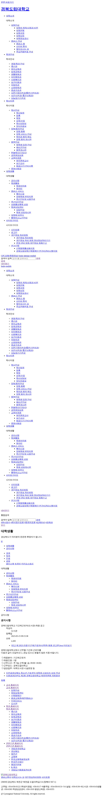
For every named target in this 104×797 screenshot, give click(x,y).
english (33, 256)
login (21, 256)
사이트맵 (46, 777)
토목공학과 (16, 717)
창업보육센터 (17, 693)
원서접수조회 (17, 522)
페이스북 (10, 564)
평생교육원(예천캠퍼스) (22, 698)
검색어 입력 (6, 258)
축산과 (14, 711)
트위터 (18, 564)
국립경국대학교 (18, 749)
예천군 (14, 754)
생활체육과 (16, 722)
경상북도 (15, 751)
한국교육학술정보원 (20, 759)
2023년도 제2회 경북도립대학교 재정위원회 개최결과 (33, 676)
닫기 (3, 525)
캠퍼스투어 (6, 777)
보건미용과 (16, 719)
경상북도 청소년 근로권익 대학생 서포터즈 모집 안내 (33, 673)
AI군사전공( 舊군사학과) (22, 741)
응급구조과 (16, 735)
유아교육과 (16, 714)
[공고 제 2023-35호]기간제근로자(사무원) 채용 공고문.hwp (37, 645)
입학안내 (15, 690)
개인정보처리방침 (33, 777)
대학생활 (10, 546)
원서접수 (5, 522)
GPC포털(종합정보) (10, 256)
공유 (8, 561)
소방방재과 (16, 733)
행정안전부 (16, 765)
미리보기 (68, 645)
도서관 (14, 703)
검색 (38, 258)
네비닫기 (5, 510)
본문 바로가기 (7, 2)
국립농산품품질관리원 (21, 770)
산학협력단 (16, 696)
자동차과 (15, 730)
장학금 (49, 522)
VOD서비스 (16, 701)
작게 (8, 556)
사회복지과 (16, 727)
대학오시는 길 (18, 777)
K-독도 (14, 767)
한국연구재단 (17, 762)
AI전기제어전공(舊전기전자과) (25, 738)
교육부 (14, 757)
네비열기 (5, 264)
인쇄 (8, 558)
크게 (8, 553)
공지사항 (10, 548)
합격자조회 (30, 522)
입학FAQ (40, 522)
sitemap (27, 256)
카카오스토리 (27, 564)
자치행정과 (16, 725)
